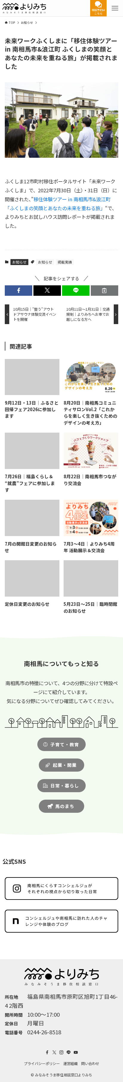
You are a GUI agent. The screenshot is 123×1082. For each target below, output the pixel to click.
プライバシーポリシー (42, 1063)
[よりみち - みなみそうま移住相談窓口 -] (24, 8)
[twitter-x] (54, 1052)
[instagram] (61, 1052)
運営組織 (70, 1063)
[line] (68, 1052)
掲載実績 (65, 261)
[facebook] (47, 1052)
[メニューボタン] (115, 8)
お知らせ (19, 261)
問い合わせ (90, 1063)
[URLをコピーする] (104, 290)
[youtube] (76, 1052)
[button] (18, 290)
